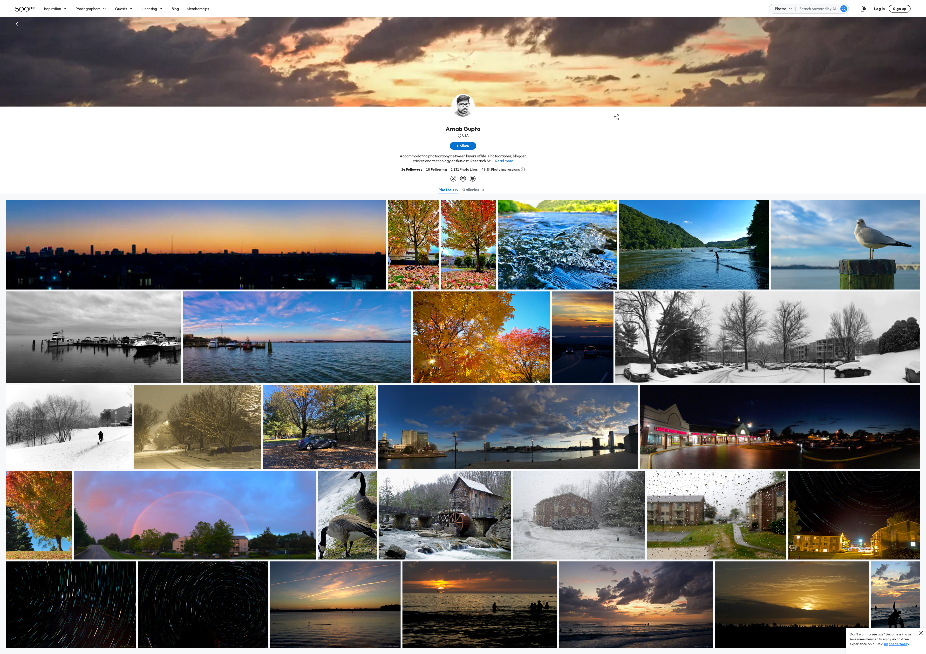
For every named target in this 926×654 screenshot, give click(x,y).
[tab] (448, 189)
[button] (844, 9)
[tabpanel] (463, 424)
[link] (196, 245)
